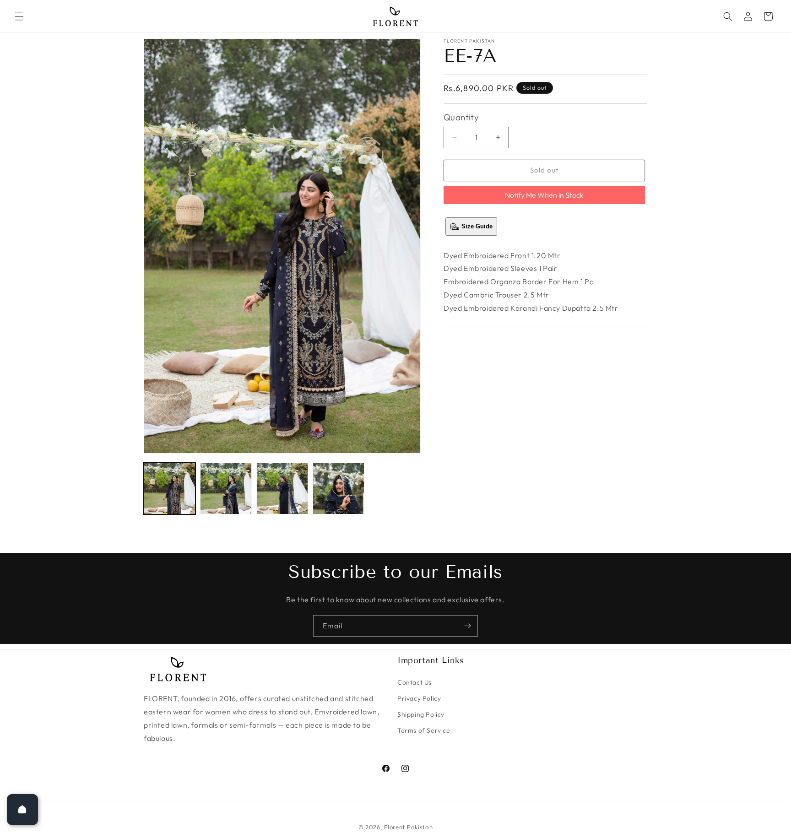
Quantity (461, 117)
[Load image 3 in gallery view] (282, 488)
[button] (19, 16)
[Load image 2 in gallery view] (226, 488)
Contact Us (414, 682)
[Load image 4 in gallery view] (338, 488)
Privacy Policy (419, 698)
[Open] (22, 809)
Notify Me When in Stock (544, 195)
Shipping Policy (420, 714)
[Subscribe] (467, 626)
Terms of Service (423, 730)
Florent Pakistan (408, 827)
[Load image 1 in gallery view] (169, 488)
